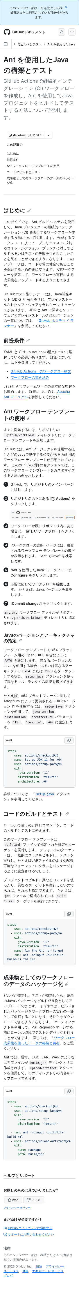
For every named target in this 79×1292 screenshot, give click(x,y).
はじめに (14, 210)
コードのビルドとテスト (25, 44)
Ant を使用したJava (61, 44)
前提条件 (14, 340)
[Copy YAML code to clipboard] (69, 740)
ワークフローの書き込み (30, 377)
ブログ (8, 1275)
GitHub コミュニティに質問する (30, 1228)
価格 (25, 1271)
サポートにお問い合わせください (31, 1234)
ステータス (11, 1271)
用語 (39, 1266)
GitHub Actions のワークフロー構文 (41, 371)
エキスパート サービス (48, 1271)
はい (15, 1200)
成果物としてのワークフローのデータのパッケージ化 (39, 980)
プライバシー (55, 1266)
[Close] (66, 7)
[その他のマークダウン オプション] (48, 135)
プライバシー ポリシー (17, 1207)
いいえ (36, 1200)
